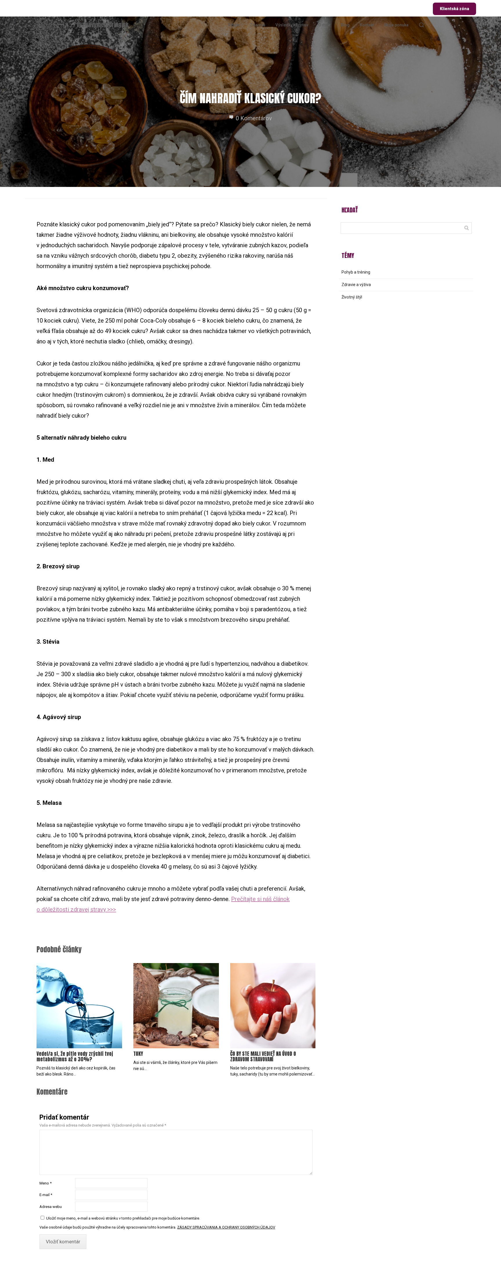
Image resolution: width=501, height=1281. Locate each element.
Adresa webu (50, 1206)
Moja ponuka (396, 25)
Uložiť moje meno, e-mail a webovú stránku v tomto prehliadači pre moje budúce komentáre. (123, 1218)
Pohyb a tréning (356, 272)
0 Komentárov (254, 118)
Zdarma (257, 25)
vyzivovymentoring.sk (102, 25)
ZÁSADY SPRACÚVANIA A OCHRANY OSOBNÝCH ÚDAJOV (226, 1227)
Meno (45, 1183)
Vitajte (234, 25)
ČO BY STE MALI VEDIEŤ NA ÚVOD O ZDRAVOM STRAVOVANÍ (263, 1056)
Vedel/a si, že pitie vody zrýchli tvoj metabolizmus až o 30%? (75, 1056)
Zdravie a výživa (356, 284)
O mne (324, 25)
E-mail (45, 1195)
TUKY (138, 1054)
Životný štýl (352, 297)
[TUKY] (176, 1005)
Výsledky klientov (291, 25)
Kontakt (367, 25)
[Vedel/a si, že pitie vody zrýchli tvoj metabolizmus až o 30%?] (79, 1005)
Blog (345, 25)
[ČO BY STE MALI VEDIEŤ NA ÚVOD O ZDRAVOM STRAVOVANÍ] (272, 1005)
